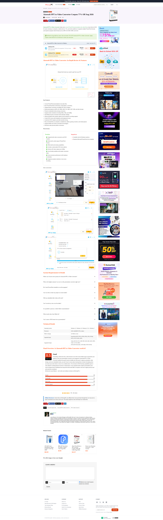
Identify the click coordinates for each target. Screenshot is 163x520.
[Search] (107, 4)
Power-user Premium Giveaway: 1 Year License (90, 447)
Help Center (81, 507)
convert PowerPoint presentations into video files (76, 27)
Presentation (46, 11)
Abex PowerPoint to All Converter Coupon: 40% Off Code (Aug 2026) (76, 448)
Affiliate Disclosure (82, 509)
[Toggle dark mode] (117, 4)
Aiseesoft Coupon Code (51, 407)
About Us (64, 501)
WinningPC (45, 8)
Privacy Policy (82, 505)
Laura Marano (47, 17)
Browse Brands (48, 507)
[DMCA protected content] (115, 518)
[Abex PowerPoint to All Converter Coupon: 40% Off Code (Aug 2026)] (77, 439)
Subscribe (115, 509)
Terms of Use (81, 503)
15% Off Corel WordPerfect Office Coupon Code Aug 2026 (49, 448)
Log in (112, 4)
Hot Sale (71, 4)
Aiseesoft (49, 8)
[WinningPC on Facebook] (97, 502)
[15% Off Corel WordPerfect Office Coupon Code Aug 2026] (49, 439)
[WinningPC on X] (100, 502)
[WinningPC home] (49, 4)
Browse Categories (49, 509)
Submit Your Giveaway (66, 507)
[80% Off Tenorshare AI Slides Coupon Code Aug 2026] (63, 439)
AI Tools (78, 4)
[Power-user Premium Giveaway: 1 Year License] (90, 439)
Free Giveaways (60, 4)
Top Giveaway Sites (49, 505)
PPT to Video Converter (75, 407)
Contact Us (64, 503)
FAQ (80, 501)
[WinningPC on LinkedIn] (106, 502)
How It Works (64, 509)
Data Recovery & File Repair (50, 503)
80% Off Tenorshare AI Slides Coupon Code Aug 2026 (63, 447)
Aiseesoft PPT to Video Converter (51, 27)
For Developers (65, 505)
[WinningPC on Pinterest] (103, 502)
